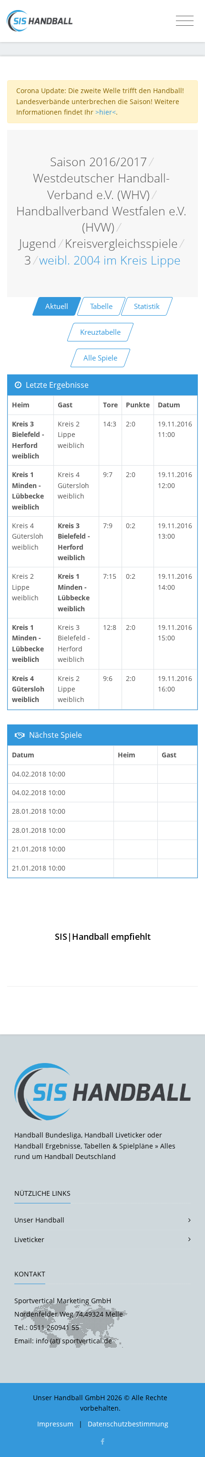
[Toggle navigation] (184, 21)
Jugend (37, 243)
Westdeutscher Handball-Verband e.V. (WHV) (101, 186)
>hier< (105, 112)
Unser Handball (39, 1219)
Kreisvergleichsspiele (121, 243)
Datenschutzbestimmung (128, 1423)
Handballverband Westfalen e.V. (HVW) (101, 219)
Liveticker (29, 1239)
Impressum (55, 1423)
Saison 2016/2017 (98, 162)
